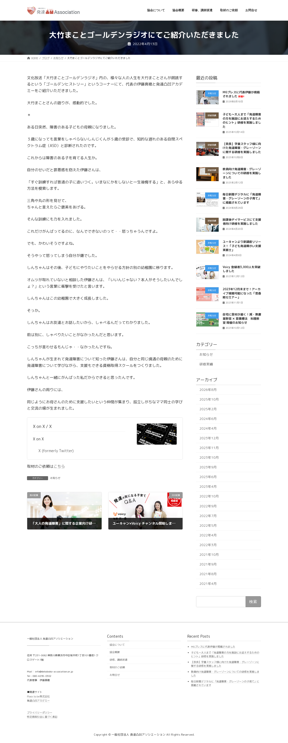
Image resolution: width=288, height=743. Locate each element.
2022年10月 (209, 496)
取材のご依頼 (117, 667)
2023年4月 (208, 486)
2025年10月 (209, 399)
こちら (59, 466)
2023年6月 (208, 476)
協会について (117, 645)
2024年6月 (208, 418)
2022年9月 (208, 506)
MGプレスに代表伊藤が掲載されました (241, 94)
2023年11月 (209, 447)
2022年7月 (208, 515)
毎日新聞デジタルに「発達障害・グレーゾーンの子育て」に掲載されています (242, 198)
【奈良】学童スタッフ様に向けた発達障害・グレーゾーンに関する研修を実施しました (242, 148)
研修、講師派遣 (118, 660)
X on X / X (42, 426)
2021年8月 (208, 574)
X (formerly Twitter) (56, 450)
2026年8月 (208, 389)
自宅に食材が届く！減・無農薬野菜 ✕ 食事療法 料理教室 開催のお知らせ (242, 318)
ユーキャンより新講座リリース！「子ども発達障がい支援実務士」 (242, 246)
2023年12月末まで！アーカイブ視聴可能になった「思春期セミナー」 (242, 293)
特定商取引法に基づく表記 (42, 717)
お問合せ (115, 675)
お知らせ (55, 478)
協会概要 (115, 652)
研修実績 (206, 364)
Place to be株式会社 (38, 696)
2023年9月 (208, 467)
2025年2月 (208, 409)
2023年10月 (209, 457)
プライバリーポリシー (39, 712)
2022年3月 (208, 544)
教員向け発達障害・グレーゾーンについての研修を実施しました (242, 173)
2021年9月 (208, 564)
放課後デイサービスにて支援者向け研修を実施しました (242, 221)
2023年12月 (209, 438)
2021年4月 (208, 583)
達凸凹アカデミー (40, 701)
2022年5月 (208, 525)
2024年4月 (208, 428)
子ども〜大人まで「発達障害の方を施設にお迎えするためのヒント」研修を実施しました (242, 120)
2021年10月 (209, 554)
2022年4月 (208, 535)
